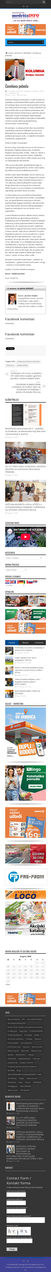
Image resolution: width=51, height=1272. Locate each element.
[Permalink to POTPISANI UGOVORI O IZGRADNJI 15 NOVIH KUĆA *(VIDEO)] (9, 654)
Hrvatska (29, 1039)
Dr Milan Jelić (12, 1031)
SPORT (41, 91)
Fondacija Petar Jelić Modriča (28, 361)
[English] (12, 581)
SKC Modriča (12, 1078)
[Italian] (26, 581)
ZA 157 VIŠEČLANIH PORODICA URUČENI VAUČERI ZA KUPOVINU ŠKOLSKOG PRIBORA (25, 469)
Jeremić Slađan (13, 1043)
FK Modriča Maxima (15, 1035)
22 (37, 974)
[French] (16, 581)
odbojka (31, 1055)
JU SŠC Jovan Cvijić (14, 1047)
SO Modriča (12, 1082)
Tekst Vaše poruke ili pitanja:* (19, 1216)
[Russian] (30, 581)
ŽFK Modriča (25, 1090)
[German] (21, 581)
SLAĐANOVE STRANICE (31, 91)
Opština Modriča (24, 1059)
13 (25, 970)
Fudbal (36, 1035)
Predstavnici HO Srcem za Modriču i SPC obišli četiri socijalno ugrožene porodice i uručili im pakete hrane (26, 375)
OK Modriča (12, 1059)
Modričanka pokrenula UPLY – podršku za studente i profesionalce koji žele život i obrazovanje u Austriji (25, 431)
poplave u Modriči (26, 1063)
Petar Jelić (10, 365)
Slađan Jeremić (22, 365)
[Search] (44, 2)
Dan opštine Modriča (34, 1019)
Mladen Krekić (36, 1051)
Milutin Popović (13, 1051)
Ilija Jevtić (38, 1039)
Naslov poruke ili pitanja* (17, 1207)
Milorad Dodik (37, 1047)
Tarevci (27, 1082)
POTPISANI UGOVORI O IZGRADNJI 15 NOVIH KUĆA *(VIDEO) (29, 649)
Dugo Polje (23, 1031)
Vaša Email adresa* (15, 1199)
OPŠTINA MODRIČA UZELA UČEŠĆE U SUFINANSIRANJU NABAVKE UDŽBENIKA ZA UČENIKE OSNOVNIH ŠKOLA (25, 507)
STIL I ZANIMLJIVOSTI (12, 93)
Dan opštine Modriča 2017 (17, 1023)
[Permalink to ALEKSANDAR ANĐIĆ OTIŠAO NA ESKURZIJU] (9, 697)
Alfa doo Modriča (14, 1019)
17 (8, 974)
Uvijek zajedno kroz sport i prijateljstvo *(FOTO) (26, 658)
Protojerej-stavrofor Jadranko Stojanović (22, 1067)
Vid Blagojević (13, 1086)
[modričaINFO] (25, 19)
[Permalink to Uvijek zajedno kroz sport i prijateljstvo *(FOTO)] (9, 664)
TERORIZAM (37, 1082)
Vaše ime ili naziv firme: (16, 1191)
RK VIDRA (11, 1070)
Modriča (10, 1055)
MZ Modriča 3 (21, 1055)
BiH (23, 1019)
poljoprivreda (13, 1063)
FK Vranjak (28, 1035)
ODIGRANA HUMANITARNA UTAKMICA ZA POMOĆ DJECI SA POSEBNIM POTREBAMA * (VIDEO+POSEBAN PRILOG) (26, 387)
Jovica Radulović (26, 1043)
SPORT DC (14, 278)
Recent (25, 642)
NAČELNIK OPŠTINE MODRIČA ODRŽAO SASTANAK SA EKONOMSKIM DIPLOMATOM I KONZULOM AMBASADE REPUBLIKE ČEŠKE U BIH (25, 1152)
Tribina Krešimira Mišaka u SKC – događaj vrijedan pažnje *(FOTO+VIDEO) (28, 681)
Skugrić (21, 1078)
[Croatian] (7, 581)
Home (10, 53)
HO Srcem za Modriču (16, 1039)
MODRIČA (19, 91)
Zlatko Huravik (13, 1090)
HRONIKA (27, 53)
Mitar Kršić (25, 1051)
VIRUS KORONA (25, 1086)
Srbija (20, 1082)
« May (7, 984)
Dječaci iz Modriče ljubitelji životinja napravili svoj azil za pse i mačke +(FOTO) (29, 670)
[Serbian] (35, 581)
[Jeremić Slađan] (25, 293)
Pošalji (12, 1249)
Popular (12, 642)
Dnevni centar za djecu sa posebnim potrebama (25, 1027)
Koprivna (26, 1047)
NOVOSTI (18, 53)
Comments (39, 642)
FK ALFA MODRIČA (36, 1031)
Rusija (19, 1070)
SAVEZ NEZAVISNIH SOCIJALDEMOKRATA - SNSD (24, 1074)
